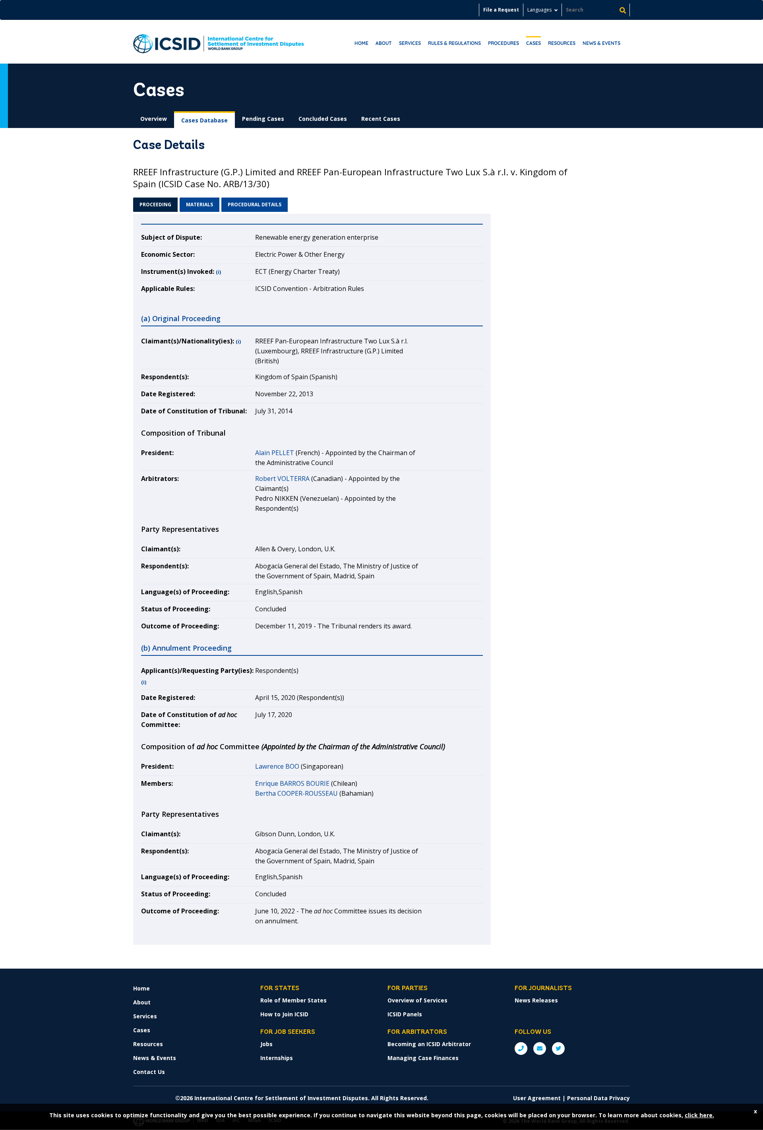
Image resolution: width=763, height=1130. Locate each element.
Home (361, 43)
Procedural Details (254, 204)
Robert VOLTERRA (282, 478)
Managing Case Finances (423, 1058)
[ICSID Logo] (218, 42)
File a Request (501, 9)
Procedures (503, 43)
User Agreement (537, 1098)
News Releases (536, 1000)
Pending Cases (263, 118)
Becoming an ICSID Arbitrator (429, 1044)
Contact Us (149, 1072)
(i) (218, 272)
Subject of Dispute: (171, 237)
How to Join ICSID (284, 1014)
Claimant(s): (160, 549)
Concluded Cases (322, 118)
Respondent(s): (165, 376)
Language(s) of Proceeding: (185, 591)
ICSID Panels (404, 1014)
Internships (276, 1058)
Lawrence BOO (277, 766)
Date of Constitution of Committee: (189, 719)
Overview (153, 118)
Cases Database (204, 120)
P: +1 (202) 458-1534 (521, 1048)
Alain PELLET (274, 452)
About (384, 43)
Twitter (558, 1048)
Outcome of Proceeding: (180, 626)
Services (410, 43)
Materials (199, 204)
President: (157, 452)
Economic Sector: (168, 254)
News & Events (601, 43)
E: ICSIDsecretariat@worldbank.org (539, 1048)
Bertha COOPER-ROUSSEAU (296, 793)
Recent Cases (380, 118)
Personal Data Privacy (598, 1098)
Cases (533, 43)
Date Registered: (168, 394)
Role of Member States (293, 1000)
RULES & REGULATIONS (454, 43)
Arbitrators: (160, 478)
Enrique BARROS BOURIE (292, 783)
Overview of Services (417, 1000)
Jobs (266, 1044)
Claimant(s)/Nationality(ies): (187, 341)
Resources (561, 43)
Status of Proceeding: (175, 609)
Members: (157, 783)
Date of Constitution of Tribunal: (194, 411)
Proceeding (155, 204)
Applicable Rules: (168, 288)
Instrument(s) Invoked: (177, 271)
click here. (699, 1115)
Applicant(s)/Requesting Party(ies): (197, 670)
